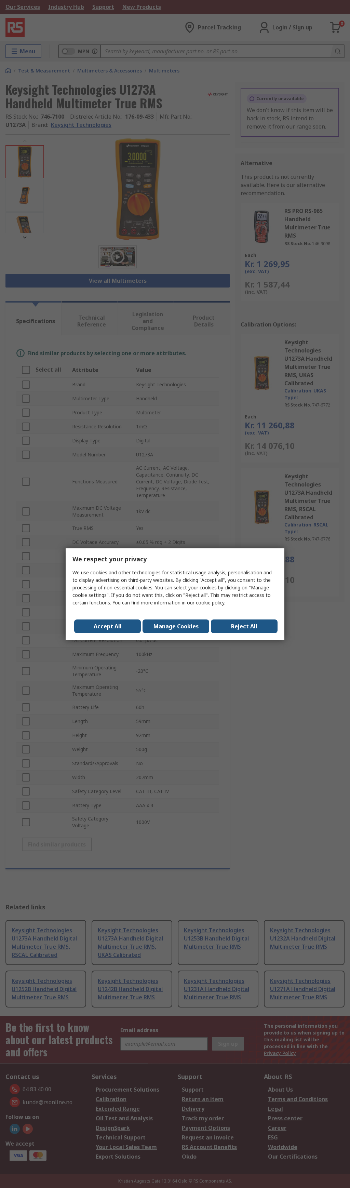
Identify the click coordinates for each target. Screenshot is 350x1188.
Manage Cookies (176, 626)
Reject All (244, 626)
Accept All (108, 626)
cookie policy (210, 602)
